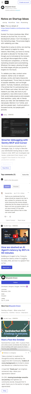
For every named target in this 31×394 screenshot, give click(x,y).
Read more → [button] (7, 267)
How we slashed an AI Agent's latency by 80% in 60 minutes (15, 250)
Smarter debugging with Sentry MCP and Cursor (14, 141)
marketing (24, 22)
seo (17, 22)
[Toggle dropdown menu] (28, 114)
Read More (5, 168)
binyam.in (18, 10)
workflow (11, 22)
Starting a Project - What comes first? (14, 311)
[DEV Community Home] (7, 2)
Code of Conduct (10, 220)
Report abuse (21, 220)
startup (4, 22)
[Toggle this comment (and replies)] (2, 196)
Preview (15, 186)
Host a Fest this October (13, 340)
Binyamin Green (10, 7)
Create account (24, 2)
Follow (15, 282)
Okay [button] (4, 391)
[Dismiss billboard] (28, 352)
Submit (7, 186)
